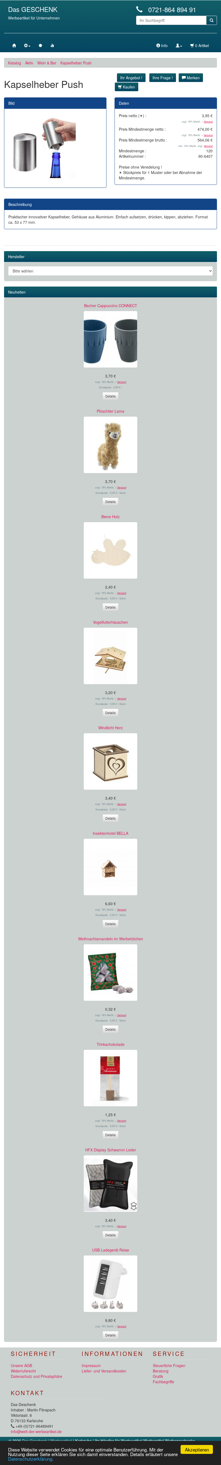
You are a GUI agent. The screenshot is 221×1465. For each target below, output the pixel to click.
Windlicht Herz (110, 727)
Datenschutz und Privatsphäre (36, 1376)
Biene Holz (110, 516)
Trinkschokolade (111, 1044)
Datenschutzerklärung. (31, 1458)
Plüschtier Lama (110, 411)
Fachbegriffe (163, 1381)
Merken (193, 77)
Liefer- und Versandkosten (104, 1371)
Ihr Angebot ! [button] (131, 77)
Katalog (14, 62)
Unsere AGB (21, 1365)
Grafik (158, 1376)
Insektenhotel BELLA (110, 833)
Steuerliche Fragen (169, 1365)
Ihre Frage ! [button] (163, 77)
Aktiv (29, 62)
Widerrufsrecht (23, 1371)
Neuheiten (17, 292)
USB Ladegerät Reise (110, 1250)
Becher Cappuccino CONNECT (110, 305)
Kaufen (128, 87)
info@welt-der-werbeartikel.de (36, 1431)
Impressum (91, 1365)
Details (110, 396)
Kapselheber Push (76, 62)
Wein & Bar (46, 62)
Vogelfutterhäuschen (110, 622)
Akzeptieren (197, 1449)
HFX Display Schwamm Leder (110, 1149)
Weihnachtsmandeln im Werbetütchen (110, 938)
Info (164, 45)
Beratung (160, 1371)
